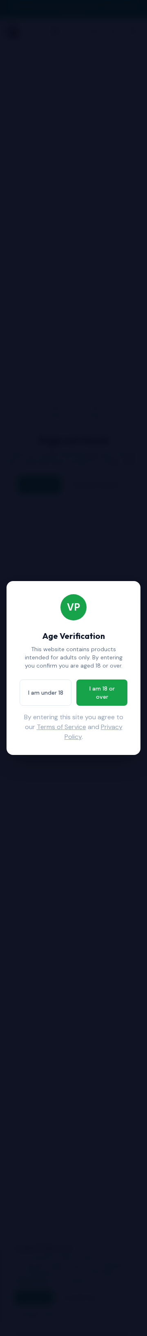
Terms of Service (61, 727)
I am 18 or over (102, 692)
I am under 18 (45, 692)
